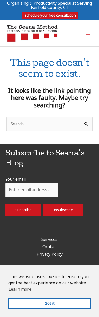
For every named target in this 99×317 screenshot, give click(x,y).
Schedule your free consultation (50, 15)
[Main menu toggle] (88, 33)
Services (49, 239)
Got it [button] (50, 303)
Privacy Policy (50, 254)
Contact (49, 247)
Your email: (15, 179)
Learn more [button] (19, 289)
